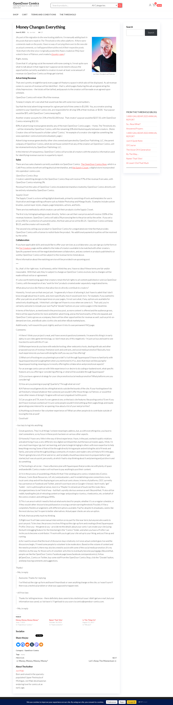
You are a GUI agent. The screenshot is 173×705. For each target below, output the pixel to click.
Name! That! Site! (55, 620)
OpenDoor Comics (26, 3)
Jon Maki (32, 32)
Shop (15, 14)
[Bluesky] (18, 643)
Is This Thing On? (89, 620)
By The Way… (132, 154)
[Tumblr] (32, 643)
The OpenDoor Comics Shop (94, 164)
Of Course (131, 145)
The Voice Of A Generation (138, 149)
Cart (25, 14)
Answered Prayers (134, 128)
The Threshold (68, 14)
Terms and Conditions (43, 14)
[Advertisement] (141, 73)
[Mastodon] (36, 643)
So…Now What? (133, 124)
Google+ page (57, 54)
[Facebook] (23, 643)
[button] (157, 5)
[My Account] (150, 5)
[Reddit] (27, 643)
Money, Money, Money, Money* (27, 620)
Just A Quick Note (134, 140)
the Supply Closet (80, 167)
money (23, 654)
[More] (41, 643)
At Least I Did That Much (137, 163)
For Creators (25, 248)
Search (129, 27)
